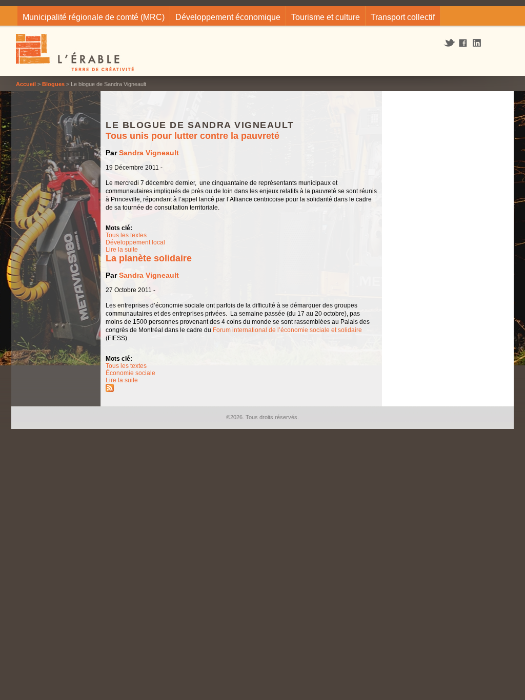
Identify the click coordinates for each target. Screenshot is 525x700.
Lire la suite (122, 249)
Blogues (53, 84)
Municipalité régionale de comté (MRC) (94, 17)
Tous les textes (126, 235)
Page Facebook (463, 43)
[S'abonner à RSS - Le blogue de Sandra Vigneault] (110, 390)
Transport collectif (403, 17)
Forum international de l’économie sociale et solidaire (287, 330)
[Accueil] (75, 54)
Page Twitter (450, 43)
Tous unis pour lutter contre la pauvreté (192, 136)
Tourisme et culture (325, 17)
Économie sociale (130, 373)
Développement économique (227, 17)
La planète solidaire (149, 258)
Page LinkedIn (480, 43)
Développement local (135, 242)
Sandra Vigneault (149, 153)
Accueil (26, 84)
